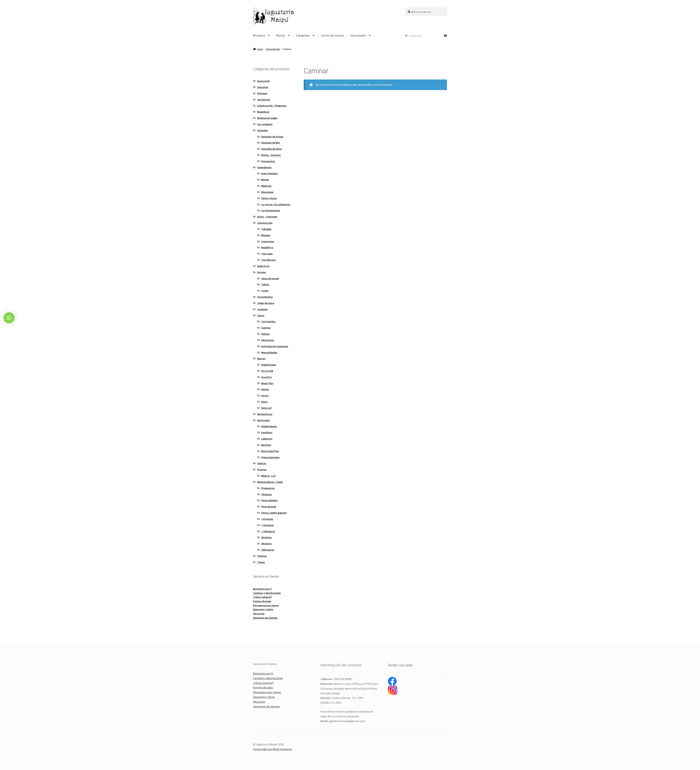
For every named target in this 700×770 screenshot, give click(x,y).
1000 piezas (267, 549)
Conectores (267, 241)
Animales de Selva (271, 148)
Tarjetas (262, 556)
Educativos (267, 340)
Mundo (265, 179)
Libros (260, 315)
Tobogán (266, 229)
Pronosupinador (270, 457)
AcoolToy (266, 377)
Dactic (265, 395)
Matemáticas (264, 414)
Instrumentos (265, 296)
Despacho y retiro (263, 609)
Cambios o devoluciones (267, 593)
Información (358, 35)
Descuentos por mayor (266, 605)
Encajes (261, 272)
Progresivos (268, 488)
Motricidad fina (270, 451)
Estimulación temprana (274, 346)
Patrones (262, 93)
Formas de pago (262, 601)
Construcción (265, 222)
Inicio (260, 49)
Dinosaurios (268, 161)
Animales (262, 130)
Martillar (266, 445)
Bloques (265, 235)
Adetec (265, 389)
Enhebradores (269, 426)
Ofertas (261, 463)
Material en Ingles (267, 118)
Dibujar (265, 333)
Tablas (265, 284)
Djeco (264, 401)
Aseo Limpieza (269, 173)
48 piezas (266, 543)
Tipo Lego (267, 253)
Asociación (263, 81)
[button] (9, 317)
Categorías (303, 35)
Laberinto (266, 438)
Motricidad (263, 420)
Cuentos (266, 327)
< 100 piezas (268, 531)
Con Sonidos (268, 321)
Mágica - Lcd (268, 475)
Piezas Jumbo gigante (274, 512)
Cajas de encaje (270, 278)
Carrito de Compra (332, 35)
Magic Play (267, 383)
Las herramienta (270, 210)
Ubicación (259, 613)
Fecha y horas (269, 198)
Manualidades (269, 352)
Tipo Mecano (268, 259)
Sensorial (262, 87)
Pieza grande (268, 506)
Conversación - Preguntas (272, 105)
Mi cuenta (259, 35)
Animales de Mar (270, 142)
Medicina (266, 185)
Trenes (261, 562)
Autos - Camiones (267, 216)
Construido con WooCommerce (272, 749)
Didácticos (263, 266)
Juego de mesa (265, 303)
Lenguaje (262, 309)
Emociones (267, 192)
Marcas (280, 35)
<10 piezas (267, 519)
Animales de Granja (272, 136)
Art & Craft (267, 371)
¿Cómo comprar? (262, 597)
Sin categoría (265, 124)
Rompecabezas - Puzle (270, 482)
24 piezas (266, 494)
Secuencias (263, 99)
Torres (265, 290)
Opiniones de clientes (265, 617)
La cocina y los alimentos (275, 204)
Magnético (267, 247)
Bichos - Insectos (271, 155)
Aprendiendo (273, 49)
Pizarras (262, 469)
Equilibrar (266, 432)
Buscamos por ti (262, 588)
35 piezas (266, 537)
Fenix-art (266, 408)
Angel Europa (268, 364)
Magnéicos (263, 111)
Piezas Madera (269, 500)
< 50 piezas (267, 525)
